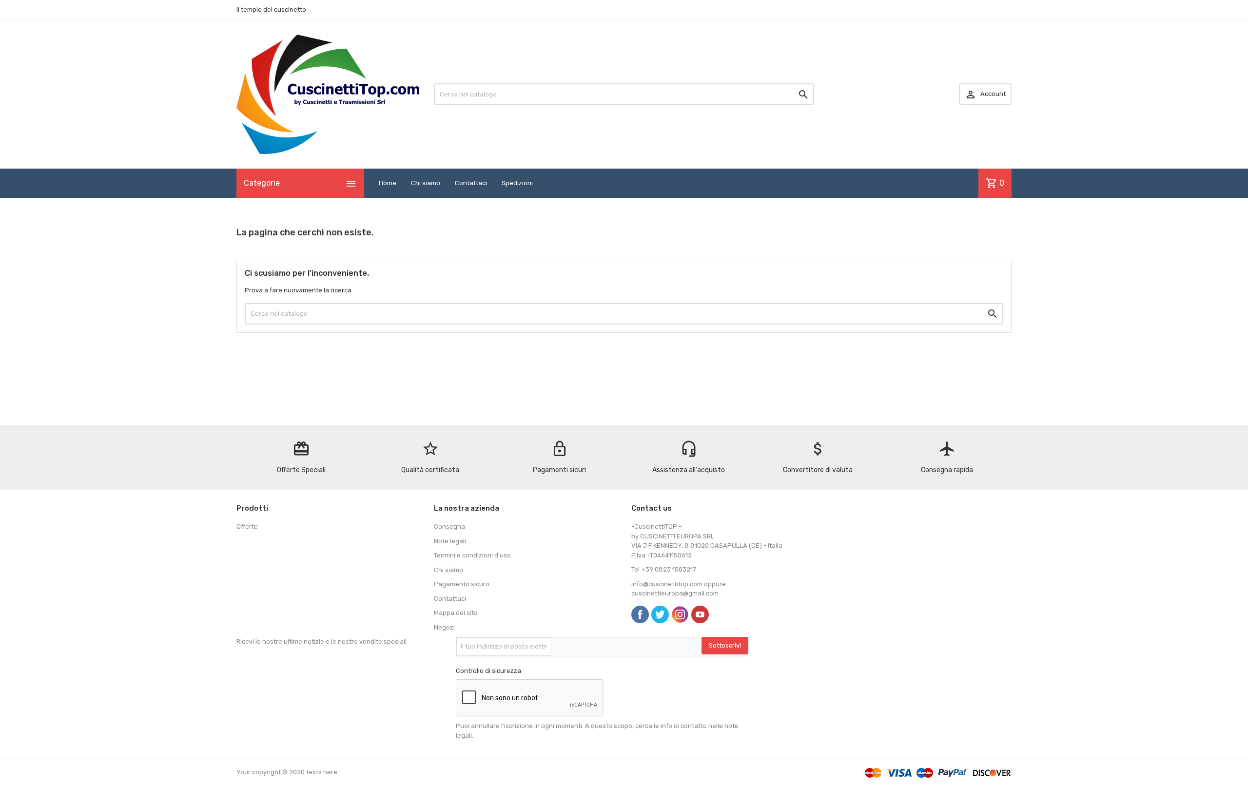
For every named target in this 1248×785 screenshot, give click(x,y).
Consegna (449, 526)
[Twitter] (660, 614)
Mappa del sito (456, 612)
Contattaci (471, 183)
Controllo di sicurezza (488, 670)
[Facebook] (640, 614)
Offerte (247, 526)
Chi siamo (425, 183)
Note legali (450, 541)
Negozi (444, 627)
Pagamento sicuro (461, 584)
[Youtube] (700, 614)
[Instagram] (680, 614)
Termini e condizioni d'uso (472, 555)
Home (387, 183)
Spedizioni (517, 183)
